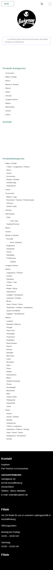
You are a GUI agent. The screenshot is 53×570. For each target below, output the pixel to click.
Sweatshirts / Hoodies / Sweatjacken (19, 307)
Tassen (9, 252)
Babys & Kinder (11, 77)
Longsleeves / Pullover (14, 273)
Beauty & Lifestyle (12, 84)
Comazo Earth (11, 397)
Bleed (8, 378)
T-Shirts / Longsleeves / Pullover (18, 167)
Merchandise (10, 107)
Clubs (8, 217)
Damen (7, 88)
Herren (7, 92)
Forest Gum (10, 330)
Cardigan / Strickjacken (14, 295)
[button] (50, 4)
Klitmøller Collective (13, 324)
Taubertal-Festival (12, 224)
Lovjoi (8, 359)
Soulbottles (10, 340)
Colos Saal (14, 221)
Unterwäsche (11, 186)
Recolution (10, 362)
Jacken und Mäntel (13, 311)
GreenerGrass (11, 375)
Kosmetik (9, 239)
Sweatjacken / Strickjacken (16, 436)
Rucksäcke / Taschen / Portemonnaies (20, 200)
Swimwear (10, 279)
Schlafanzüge (11, 183)
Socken (8, 111)
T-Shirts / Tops (11, 282)
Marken (8, 103)
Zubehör (13, 262)
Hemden (9, 420)
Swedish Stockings (13, 381)
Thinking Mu (10, 400)
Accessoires (9, 73)
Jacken (9, 173)
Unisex (7, 114)
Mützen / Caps (11, 197)
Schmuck (9, 203)
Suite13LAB (10, 403)
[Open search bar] (42, 4)
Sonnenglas (10, 334)
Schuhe (9, 276)
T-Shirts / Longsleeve (14, 426)
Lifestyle (8, 96)
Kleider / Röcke (11, 288)
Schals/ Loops (11, 206)
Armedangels (11, 387)
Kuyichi (9, 346)
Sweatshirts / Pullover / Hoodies (17, 429)
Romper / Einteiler (12, 179)
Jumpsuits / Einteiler (13, 298)
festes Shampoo (16, 242)
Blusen (8, 301)
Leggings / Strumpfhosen (15, 314)
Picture (8, 384)
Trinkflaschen (11, 258)
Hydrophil (9, 353)
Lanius (8, 406)
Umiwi (8, 368)
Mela (8, 394)
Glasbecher (10, 249)
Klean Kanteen (11, 343)
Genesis (9, 349)
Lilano (8, 365)
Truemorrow (10, 337)
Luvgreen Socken (11, 99)
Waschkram (10, 391)
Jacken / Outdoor (12, 417)
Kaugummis (10, 246)
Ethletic (9, 372)
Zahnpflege (10, 255)
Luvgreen (9, 321)
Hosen (8, 170)
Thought (9, 327)
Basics (7, 81)
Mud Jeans (10, 356)
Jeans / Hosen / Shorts (14, 304)
